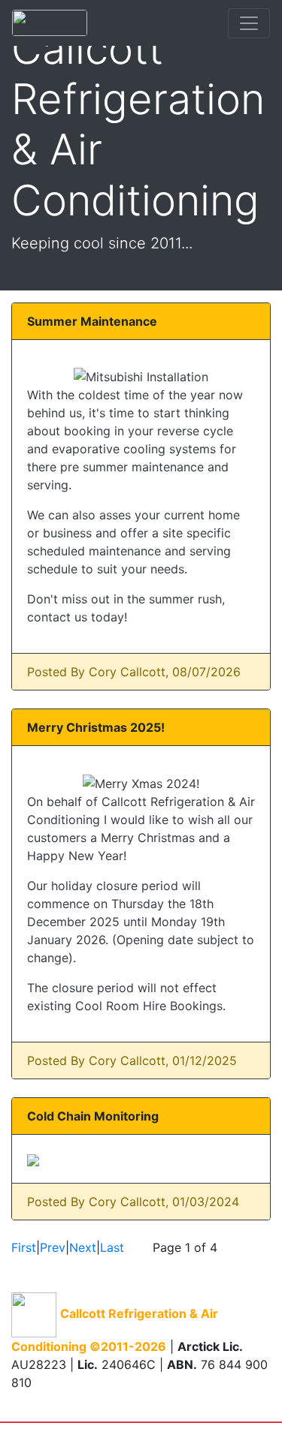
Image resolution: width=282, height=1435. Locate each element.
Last (112, 1247)
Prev (52, 1247)
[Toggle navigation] (249, 23)
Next (82, 1247)
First (23, 1247)
